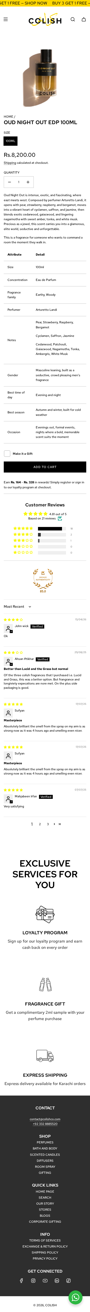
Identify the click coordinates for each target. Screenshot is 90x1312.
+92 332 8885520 (45, 1124)
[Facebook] (21, 1280)
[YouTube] (45, 1280)
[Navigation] (5, 19)
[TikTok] (68, 1280)
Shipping (10, 163)
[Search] (72, 19)
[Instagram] (33, 1280)
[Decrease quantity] (9, 182)
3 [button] (48, 824)
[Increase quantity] (28, 182)
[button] (24, 528)
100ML (10, 141)
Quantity (12, 173)
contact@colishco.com (45, 1119)
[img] (13, 620)
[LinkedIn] (56, 1280)
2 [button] (40, 824)
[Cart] (83, 19)
